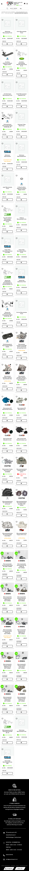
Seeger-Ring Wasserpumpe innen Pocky (21, 251)
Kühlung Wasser (9, 13)
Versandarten (23, 865)
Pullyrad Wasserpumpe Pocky (21, 218)
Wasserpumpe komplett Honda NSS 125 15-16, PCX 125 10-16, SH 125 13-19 (21, 346)
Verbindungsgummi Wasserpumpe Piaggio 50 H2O (7, 345)
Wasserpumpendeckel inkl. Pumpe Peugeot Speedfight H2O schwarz (22, 503)
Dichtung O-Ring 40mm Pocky (21, 125)
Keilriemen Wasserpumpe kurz (21, 156)
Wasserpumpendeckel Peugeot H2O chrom (22, 534)
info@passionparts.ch (11, 859)
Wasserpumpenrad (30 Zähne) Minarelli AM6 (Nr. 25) (7, 731)
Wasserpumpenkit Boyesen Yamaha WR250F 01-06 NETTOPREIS (7, 666)
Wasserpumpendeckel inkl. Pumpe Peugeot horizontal (7, 503)
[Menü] (27, 3)
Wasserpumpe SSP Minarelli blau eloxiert (7, 409)
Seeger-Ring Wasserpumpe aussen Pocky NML (7, 251)
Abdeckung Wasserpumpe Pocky (7, 32)
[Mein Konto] (1, 3)
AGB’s (17, 865)
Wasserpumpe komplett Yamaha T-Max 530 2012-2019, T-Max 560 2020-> (21, 378)
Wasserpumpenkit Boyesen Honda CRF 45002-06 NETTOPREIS (21, 565)
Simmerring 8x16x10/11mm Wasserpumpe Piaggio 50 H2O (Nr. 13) (7, 314)
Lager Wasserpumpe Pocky (7, 188)
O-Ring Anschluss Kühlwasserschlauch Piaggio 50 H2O (21, 188)
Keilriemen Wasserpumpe (7, 156)
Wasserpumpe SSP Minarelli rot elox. (7, 439)
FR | (21, 8)
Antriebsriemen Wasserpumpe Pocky (7, 94)
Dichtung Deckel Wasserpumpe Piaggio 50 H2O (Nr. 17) (7, 126)
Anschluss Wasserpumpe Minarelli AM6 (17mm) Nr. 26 (22, 63)
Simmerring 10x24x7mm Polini (21, 281)
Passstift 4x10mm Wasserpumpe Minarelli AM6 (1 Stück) (7, 219)
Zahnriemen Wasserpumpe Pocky (21, 731)
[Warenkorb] (24, 3)
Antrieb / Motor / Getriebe (8, 12)
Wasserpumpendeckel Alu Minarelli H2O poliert (22, 470)
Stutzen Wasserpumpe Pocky (21, 313)
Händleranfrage (5, 865)
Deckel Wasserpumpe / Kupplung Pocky (21, 94)
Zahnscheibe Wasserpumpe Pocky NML (7, 762)
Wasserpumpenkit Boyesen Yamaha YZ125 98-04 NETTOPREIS (21, 666)
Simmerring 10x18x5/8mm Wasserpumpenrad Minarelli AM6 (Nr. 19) (7, 282)
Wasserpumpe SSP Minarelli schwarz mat (22, 439)
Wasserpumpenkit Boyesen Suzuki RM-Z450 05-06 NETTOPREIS (7, 631)
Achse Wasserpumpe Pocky (21, 32)
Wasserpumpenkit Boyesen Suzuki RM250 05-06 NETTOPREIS (21, 631)
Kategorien (9, 868)
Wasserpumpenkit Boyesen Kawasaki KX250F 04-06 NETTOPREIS (21, 598)
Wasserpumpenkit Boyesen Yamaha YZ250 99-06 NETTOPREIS (7, 699)
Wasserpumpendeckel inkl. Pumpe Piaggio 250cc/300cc (7, 534)
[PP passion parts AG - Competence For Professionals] (14, 3)
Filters (19, 868)
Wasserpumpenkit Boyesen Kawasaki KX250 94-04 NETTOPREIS (7, 598)
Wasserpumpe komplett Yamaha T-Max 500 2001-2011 (7, 377)
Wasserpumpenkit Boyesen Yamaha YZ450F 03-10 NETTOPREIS (21, 699)
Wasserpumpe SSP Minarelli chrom (21, 409)
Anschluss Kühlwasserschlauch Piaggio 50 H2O (7, 63)
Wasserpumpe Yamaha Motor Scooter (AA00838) (7, 470)
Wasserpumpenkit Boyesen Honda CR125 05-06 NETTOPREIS (7, 565)
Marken (13, 865)
